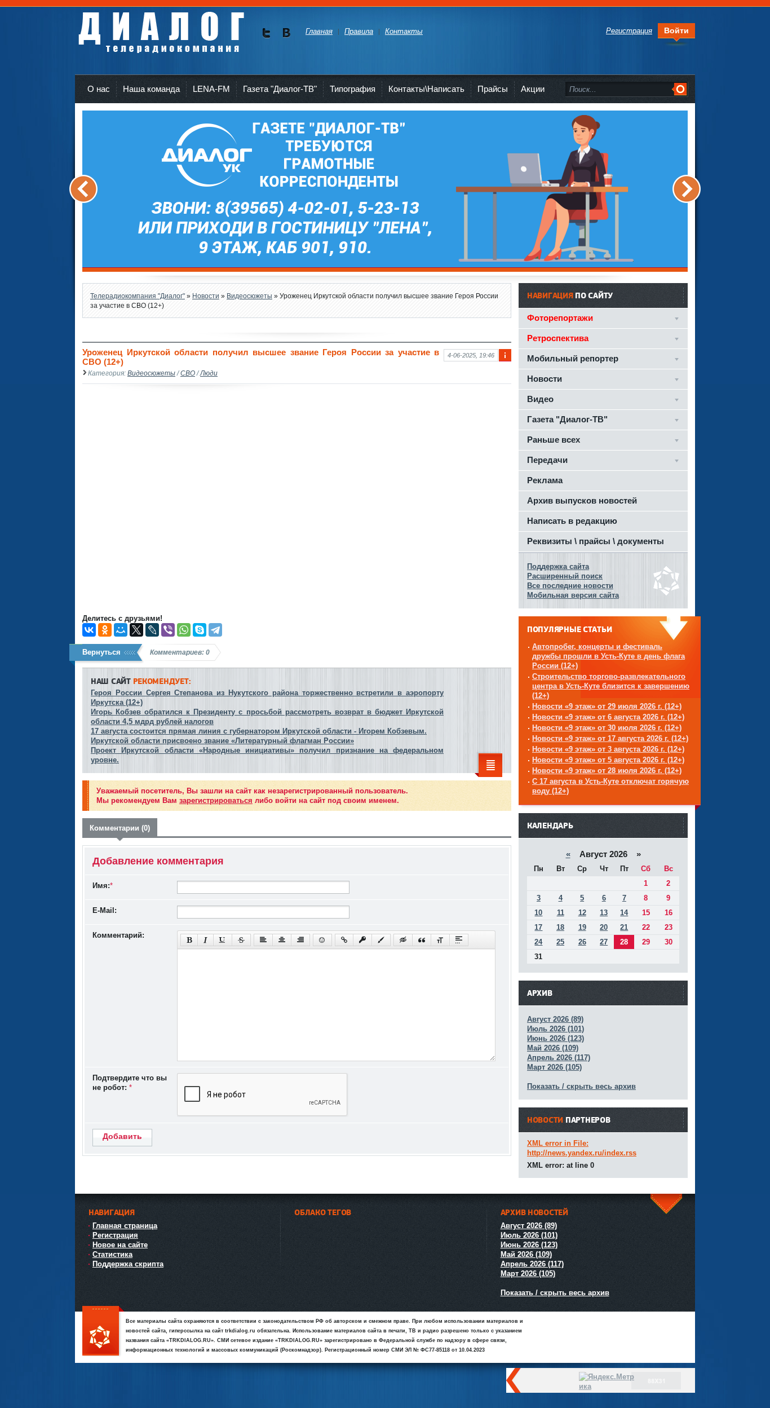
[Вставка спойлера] (458, 940)
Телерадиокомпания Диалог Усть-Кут (161, 28)
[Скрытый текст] (403, 940)
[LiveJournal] (152, 630)
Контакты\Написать (426, 89)
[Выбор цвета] (381, 940)
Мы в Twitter (266, 33)
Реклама (545, 480)
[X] (136, 630)
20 (604, 927)
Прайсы (492, 89)
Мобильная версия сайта (573, 595)
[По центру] (281, 940)
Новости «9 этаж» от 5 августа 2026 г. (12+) (608, 760)
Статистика (112, 1254)
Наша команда (151, 89)
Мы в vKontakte (286, 33)
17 (538, 927)
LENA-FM (211, 89)
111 (103, 1331)
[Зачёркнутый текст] (241, 940)
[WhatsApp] (184, 630)
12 (582, 912)
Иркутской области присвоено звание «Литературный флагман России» (222, 740)
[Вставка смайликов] (322, 940)
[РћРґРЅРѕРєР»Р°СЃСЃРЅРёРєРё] (105, 630)
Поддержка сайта (558, 566)
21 (624, 927)
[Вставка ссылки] (344, 940)
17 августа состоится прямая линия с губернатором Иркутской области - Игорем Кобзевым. (259, 731)
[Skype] (199, 630)
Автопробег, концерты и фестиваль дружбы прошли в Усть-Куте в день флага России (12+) (608, 656)
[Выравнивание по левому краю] (263, 940)
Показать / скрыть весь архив (581, 1086)
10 (538, 912)
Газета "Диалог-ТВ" (280, 89)
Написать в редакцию (572, 521)
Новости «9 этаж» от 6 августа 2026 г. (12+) (608, 717)
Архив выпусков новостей (582, 500)
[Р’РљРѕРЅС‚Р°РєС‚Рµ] (89, 630)
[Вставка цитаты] (421, 940)
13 (604, 912)
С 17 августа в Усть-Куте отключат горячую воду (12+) (610, 786)
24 (538, 942)
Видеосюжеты (151, 373)
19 (582, 927)
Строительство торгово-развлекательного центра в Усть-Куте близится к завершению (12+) (610, 686)
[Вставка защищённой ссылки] (362, 940)
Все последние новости (570, 585)
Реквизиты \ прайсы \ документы (595, 541)
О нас (98, 89)
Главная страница (124, 1225)
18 (560, 927)
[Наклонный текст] (205, 940)
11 (560, 912)
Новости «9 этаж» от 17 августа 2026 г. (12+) (610, 738)
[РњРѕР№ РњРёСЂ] (120, 630)
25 (560, 942)
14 (624, 912)
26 (582, 942)
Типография (352, 89)
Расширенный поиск (565, 576)
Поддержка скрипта (127, 1264)
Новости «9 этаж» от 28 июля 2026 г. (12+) (607, 770)
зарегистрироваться (216, 800)
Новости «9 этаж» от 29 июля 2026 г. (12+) (607, 706)
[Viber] (168, 630)
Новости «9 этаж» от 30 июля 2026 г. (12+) (607, 727)
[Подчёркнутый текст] (222, 940)
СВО (187, 373)
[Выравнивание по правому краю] (300, 940)
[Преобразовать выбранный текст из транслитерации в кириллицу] (440, 940)
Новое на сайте (120, 1245)
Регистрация (115, 1235)
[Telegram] (215, 630)
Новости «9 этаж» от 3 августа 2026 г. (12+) (608, 749)
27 (604, 942)
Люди (209, 373)
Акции (533, 89)
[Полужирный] (189, 940)
